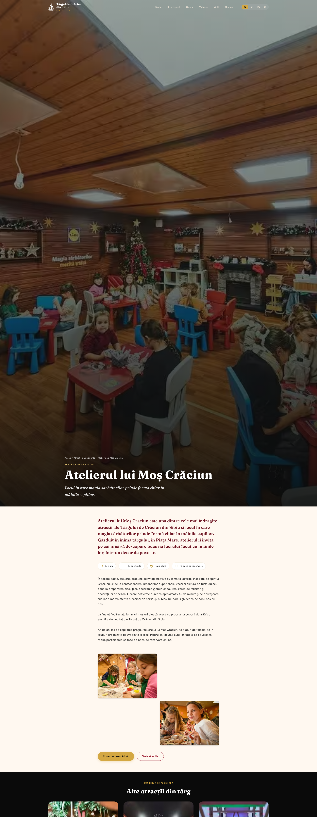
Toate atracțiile (150, 756)
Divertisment (173, 6)
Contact (229, 6)
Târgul (158, 6)
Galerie (189, 6)
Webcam (203, 6)
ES (265, 7)
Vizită (216, 6)
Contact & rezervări (113, 756)
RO (245, 7)
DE (258, 7)
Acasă (68, 457)
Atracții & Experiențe (84, 457)
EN (252, 7)
